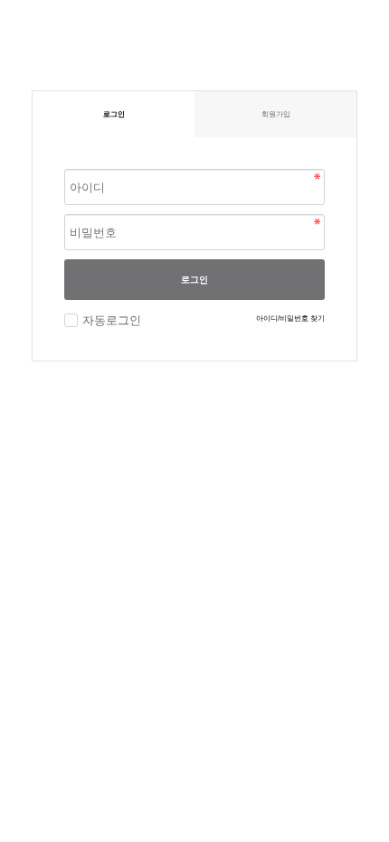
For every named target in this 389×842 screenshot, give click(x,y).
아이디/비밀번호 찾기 (290, 318)
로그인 (194, 280)
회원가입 (275, 114)
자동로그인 (111, 320)
